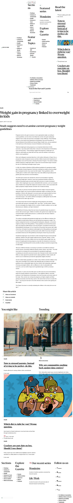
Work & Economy (43, 360)
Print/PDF (7, 302)
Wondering (45, 17)
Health (1, 108)
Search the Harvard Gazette (40, 89)
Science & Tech (43, 317)
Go (68, 92)
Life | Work (34, 478)
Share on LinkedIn (10, 297)
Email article (8, 300)
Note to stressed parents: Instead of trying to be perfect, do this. (62, 29)
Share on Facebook (10, 294)
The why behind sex (48, 322)
